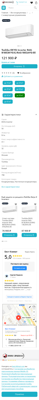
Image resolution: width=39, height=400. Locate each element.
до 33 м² (20, 89)
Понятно (19, 394)
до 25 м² (7, 89)
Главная (5, 13)
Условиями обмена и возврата (20, 381)
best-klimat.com (18, 366)
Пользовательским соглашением (21, 376)
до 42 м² (7, 95)
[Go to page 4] (6, 241)
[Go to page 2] (3, 241)
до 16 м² (7, 83)
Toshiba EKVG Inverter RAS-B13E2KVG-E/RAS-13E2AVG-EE (28, 221)
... (29, 13)
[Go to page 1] (2, 241)
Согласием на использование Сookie (16, 384)
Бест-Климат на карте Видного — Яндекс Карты (19, 300)
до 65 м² (7, 101)
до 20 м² (20, 83)
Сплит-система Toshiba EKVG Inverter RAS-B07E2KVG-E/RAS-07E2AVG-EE (9, 222)
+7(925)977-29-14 (22, 3)
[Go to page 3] (5, 241)
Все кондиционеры (18, 13)
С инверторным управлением (14, 15)
